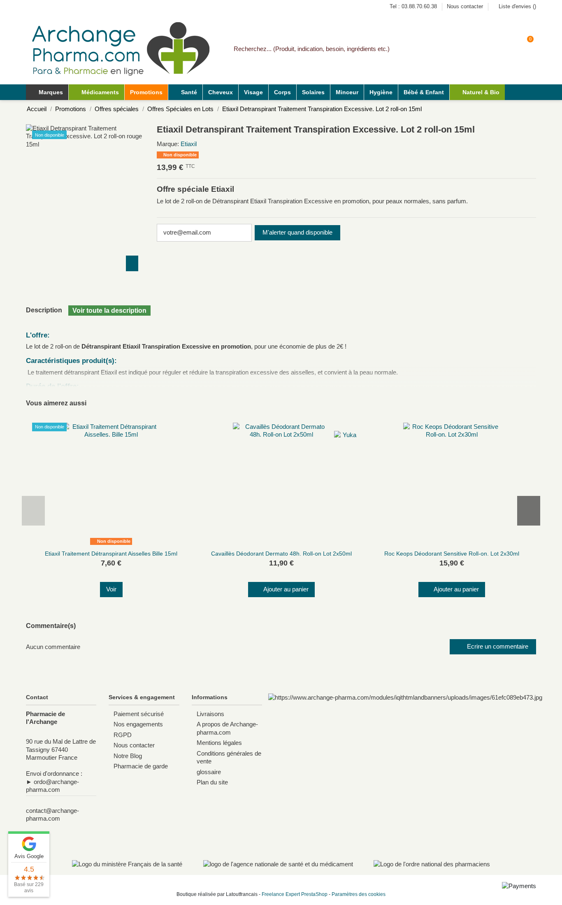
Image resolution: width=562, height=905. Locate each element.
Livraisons (210, 713)
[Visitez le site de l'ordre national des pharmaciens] (432, 864)
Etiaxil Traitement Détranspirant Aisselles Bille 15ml (111, 553)
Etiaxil (189, 143)
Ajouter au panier (286, 589)
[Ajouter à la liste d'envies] (105, 545)
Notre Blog (128, 755)
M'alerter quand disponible (297, 232)
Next (528, 511)
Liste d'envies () (516, 6)
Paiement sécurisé (139, 713)
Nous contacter (465, 6)
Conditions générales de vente (229, 757)
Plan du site (212, 782)
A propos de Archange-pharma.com (227, 728)
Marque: (168, 143)
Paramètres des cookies (359, 894)
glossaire (209, 771)
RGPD (123, 734)
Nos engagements (138, 724)
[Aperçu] (116, 545)
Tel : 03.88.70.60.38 (414, 6)
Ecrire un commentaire (496, 646)
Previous (33, 511)
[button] (96, 92)
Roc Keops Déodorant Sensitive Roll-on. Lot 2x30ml (451, 553)
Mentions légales (219, 742)
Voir (111, 589)
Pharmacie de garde (141, 766)
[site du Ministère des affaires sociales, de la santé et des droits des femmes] (127, 864)
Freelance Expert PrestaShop (294, 894)
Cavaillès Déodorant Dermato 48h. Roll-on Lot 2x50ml (281, 553)
